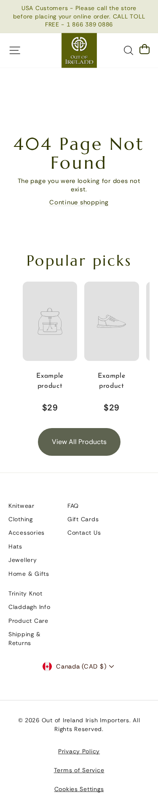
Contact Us (84, 532)
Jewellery (22, 560)
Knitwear (21, 505)
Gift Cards (83, 519)
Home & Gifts (28, 573)
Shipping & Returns (24, 638)
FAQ (73, 505)
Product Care (28, 620)
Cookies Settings (79, 789)
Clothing (20, 519)
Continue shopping (79, 202)
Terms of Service (79, 770)
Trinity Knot (25, 593)
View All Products (79, 441)
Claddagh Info (29, 607)
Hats (15, 546)
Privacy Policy (79, 751)
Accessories (26, 532)
